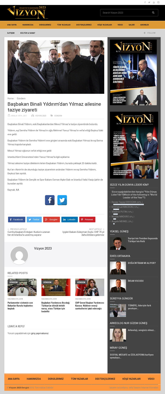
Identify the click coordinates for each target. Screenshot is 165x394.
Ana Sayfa (12, 25)
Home (11, 98)
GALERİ (132, 25)
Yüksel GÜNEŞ (119, 231)
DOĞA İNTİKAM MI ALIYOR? (142, 263)
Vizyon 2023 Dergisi (19, 387)
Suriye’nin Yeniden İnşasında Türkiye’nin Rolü (143, 240)
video (120, 25)
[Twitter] (62, 200)
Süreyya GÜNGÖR (121, 298)
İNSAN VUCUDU (136, 280)
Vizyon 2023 (40, 116)
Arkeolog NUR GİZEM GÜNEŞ (128, 323)
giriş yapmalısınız (40, 333)
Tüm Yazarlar (63, 25)
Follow (151, 33)
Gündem (21, 98)
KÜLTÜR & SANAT (27, 33)
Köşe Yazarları (104, 25)
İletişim (11, 33)
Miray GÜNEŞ (118, 347)
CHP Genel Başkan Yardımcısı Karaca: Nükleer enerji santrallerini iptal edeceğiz (89, 305)
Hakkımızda (27, 25)
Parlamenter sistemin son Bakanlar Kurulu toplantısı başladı (20, 305)
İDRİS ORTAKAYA (120, 256)
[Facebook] (50, 200)
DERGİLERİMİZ (45, 25)
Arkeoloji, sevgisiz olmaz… (141, 330)
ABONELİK (144, 25)
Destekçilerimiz (84, 25)
